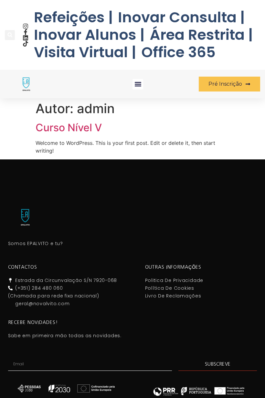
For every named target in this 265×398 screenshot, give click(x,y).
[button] (10, 35)
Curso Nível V (69, 127)
